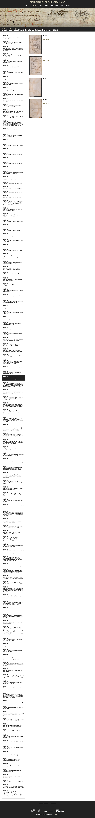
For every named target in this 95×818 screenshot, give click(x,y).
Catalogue (33, 5)
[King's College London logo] (32, 812)
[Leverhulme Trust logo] (48, 812)
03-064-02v (46, 103)
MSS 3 (14, 28)
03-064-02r (46, 82)
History (46, 5)
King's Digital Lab (55, 814)
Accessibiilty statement (43, 803)
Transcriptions (54, 5)
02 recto (45, 78)
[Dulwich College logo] (39, 812)
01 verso (45, 57)
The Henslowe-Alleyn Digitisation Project (47, 2)
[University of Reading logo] (60, 812)
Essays (40, 5)
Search (68, 5)
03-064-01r (46, 39)
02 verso (45, 99)
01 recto (45, 35)
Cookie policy (53, 803)
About (62, 5)
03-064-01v (46, 60)
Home (26, 5)
